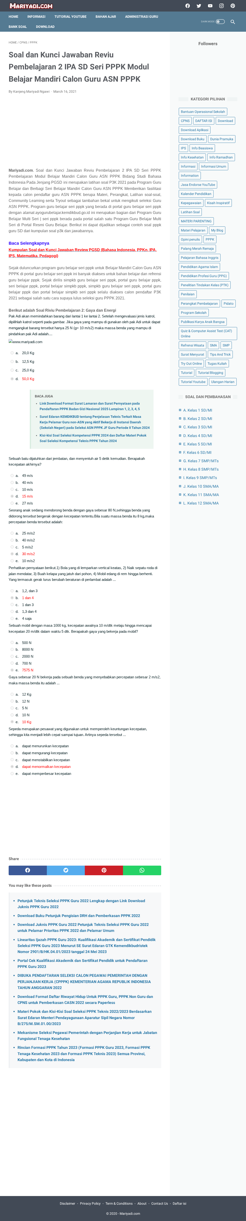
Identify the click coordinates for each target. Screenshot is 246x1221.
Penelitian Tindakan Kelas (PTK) (204, 285)
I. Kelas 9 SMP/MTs (200, 477)
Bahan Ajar (106, 16)
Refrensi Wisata (192, 345)
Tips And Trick (220, 354)
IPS (183, 148)
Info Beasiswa (202, 148)
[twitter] (198, 5)
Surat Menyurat (192, 354)
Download (45, 27)
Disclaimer (67, 1203)
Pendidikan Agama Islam (199, 267)
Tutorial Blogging (210, 373)
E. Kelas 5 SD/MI (197, 444)
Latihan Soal (190, 212)
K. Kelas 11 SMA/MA (201, 494)
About (142, 1203)
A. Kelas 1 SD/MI (197, 410)
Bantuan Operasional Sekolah (203, 112)
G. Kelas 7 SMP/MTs (201, 461)
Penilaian (188, 294)
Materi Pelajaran (193, 230)
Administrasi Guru (141, 16)
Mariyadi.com (130, 1213)
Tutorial (186, 373)
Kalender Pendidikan (196, 194)
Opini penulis (190, 239)
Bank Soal (18, 27)
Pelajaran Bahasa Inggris (199, 258)
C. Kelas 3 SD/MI (197, 427)
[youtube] (209, 5)
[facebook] (187, 5)
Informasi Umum (213, 166)
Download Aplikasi (194, 130)
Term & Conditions (119, 1203)
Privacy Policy (90, 1203)
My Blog (217, 230)
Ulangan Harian (222, 382)
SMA (213, 345)
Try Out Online (191, 363)
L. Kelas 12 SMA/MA (201, 503)
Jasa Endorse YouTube (198, 185)
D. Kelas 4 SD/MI (197, 435)
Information (190, 175)
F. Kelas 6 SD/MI (197, 452)
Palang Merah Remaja (197, 248)
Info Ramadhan (221, 157)
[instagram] (221, 5)
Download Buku (192, 139)
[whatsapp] (142, 870)
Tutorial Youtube (193, 382)
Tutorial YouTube (70, 16)
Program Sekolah (194, 313)
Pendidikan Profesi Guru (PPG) (204, 276)
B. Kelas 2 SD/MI (197, 418)
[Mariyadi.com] (34, 6)
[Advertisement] (85, 133)
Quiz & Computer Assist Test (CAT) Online (206, 333)
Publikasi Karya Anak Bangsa (203, 322)
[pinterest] (232, 5)
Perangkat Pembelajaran (199, 303)
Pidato (229, 303)
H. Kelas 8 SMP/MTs (201, 469)
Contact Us (159, 1203)
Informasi (36, 16)
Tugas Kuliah (217, 363)
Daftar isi (179, 1203)
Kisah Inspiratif (218, 203)
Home (13, 16)
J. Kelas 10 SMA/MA (201, 486)
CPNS (185, 121)
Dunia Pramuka (221, 139)
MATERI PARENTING (196, 221)
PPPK (210, 239)
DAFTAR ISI (203, 121)
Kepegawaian (191, 203)
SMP (226, 345)
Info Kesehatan (192, 157)
